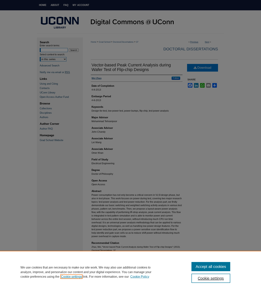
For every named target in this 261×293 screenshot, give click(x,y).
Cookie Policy (139, 276)
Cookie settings (71, 276)
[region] (130, 272)
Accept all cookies (211, 266)
